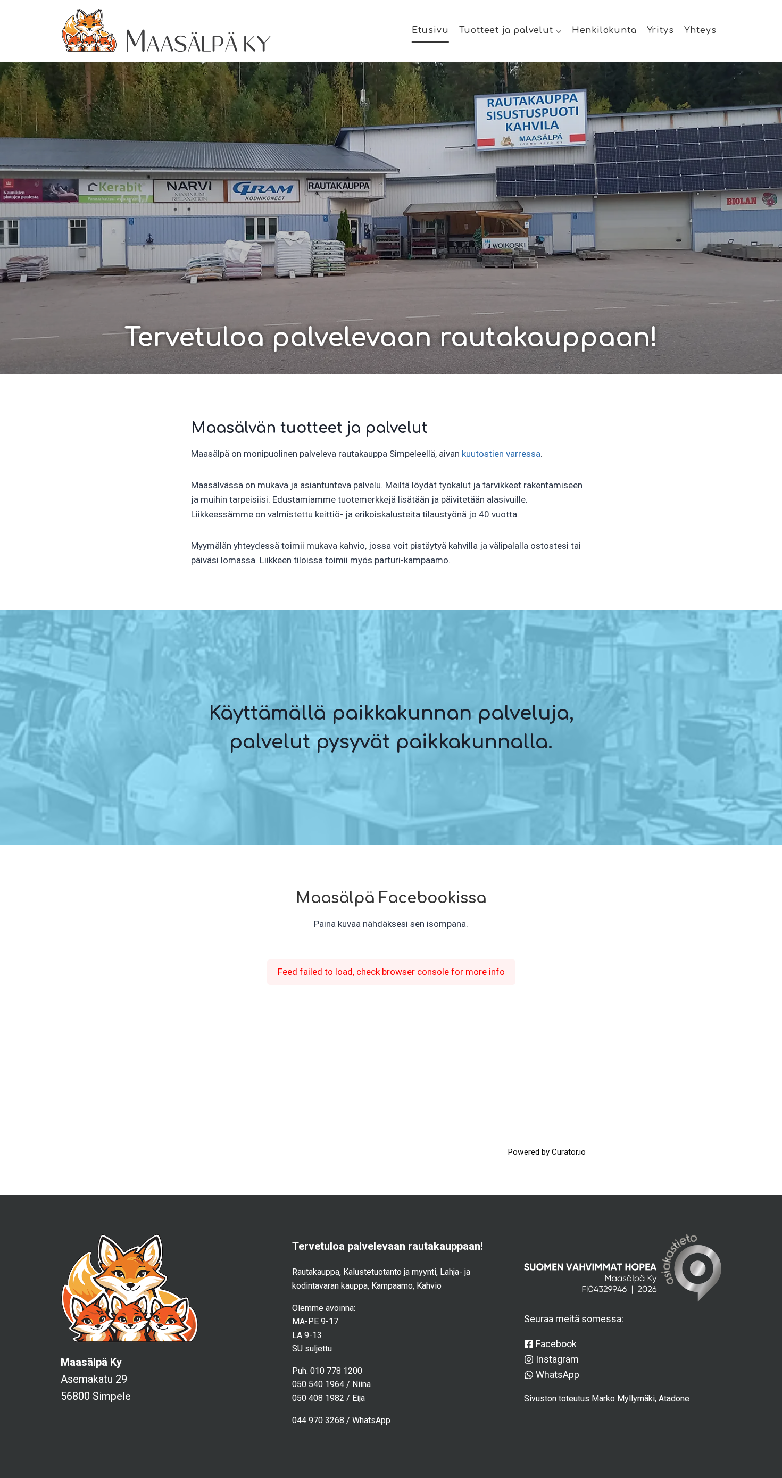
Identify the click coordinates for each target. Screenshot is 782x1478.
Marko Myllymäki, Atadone (640, 1398)
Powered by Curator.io (547, 1152)
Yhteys (700, 30)
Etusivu (430, 30)
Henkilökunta (604, 30)
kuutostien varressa (501, 453)
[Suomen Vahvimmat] (622, 1268)
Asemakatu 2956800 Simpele (96, 1379)
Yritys (660, 30)
